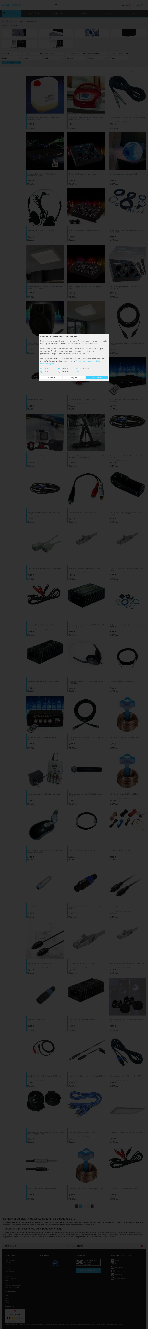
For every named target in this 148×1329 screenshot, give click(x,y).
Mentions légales (47, 363)
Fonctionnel (65, 372)
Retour (78, 372)
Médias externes (85, 368)
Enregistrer (74, 378)
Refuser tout (51, 378)
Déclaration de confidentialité (88, 361)
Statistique (65, 368)
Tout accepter (97, 378)
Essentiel (46, 368)
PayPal (46, 372)
